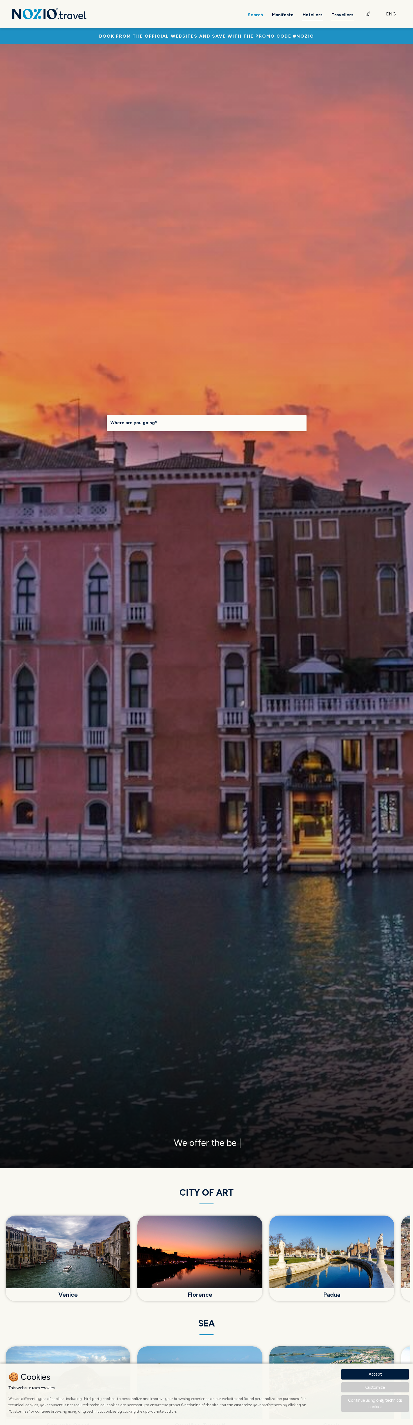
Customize (375, 1387)
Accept (375, 1374)
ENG (391, 14)
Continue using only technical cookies (375, 1403)
